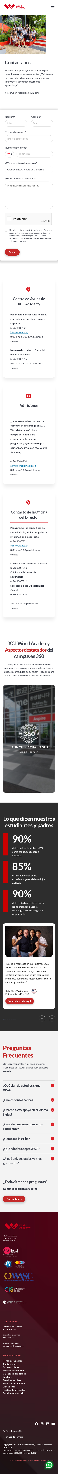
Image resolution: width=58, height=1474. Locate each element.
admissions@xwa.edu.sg (13, 1346)
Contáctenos (10, 1364)
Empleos (7, 1377)
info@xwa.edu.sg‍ (19, 332)
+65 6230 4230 (9, 1329)
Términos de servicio (13, 1393)
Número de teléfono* (16, 147)
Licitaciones (9, 1386)
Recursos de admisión (14, 1383)
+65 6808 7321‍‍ (9, 1337)
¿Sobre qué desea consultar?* (20, 178)
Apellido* (36, 116)
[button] (52, 6)
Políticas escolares (12, 1380)
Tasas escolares (11, 1367)
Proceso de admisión (13, 1370)
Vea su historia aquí (20, 1001)
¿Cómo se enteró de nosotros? (21, 162)
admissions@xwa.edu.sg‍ (23, 465)
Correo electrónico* (15, 132)
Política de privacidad (14, 1390)
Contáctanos (14, 1198)
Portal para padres (12, 1360)
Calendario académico (14, 1373)
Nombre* (10, 116)
